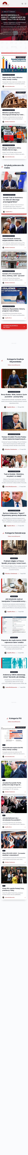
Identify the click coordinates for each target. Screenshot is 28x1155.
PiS (4, 780)
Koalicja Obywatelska (8, 74)
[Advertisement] (14, 47)
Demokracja (14, 558)
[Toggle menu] (25, 3)
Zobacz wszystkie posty (14, 365)
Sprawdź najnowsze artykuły (10, 326)
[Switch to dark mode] (22, 3)
